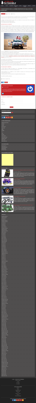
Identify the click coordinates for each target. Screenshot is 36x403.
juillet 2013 (3, 353)
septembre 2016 (4, 303)
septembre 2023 (4, 230)
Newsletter (18, 382)
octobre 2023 (4, 229)
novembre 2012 (4, 363)
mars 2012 (3, 374)
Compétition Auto (16, 6)
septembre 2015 (4, 319)
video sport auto (4, 141)
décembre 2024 (4, 220)
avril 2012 (3, 373)
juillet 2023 (3, 232)
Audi (2, 133)
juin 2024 (3, 222)
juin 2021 (3, 255)
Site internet (3, 102)
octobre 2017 (4, 287)
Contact (18, 381)
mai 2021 (3, 257)
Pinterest (10, 117)
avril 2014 (3, 341)
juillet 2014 (3, 337)
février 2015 (3, 328)
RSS (12, 117)
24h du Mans (4, 135)
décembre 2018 (4, 271)
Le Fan (20, 5)
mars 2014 (3, 342)
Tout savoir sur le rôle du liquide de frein (22, 187)
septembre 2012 (4, 366)
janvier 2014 (3, 345)
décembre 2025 (4, 216)
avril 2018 (3, 280)
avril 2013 (3, 357)
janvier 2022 (3, 250)
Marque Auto (18, 391)
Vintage (34, 5)
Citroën (3, 125)
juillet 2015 (3, 321)
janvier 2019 (3, 270)
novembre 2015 (4, 316)
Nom (2, 99)
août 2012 (3, 367)
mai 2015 (3, 324)
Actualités (3, 78)
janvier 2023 (3, 240)
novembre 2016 (4, 300)
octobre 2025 (4, 217)
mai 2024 (3, 224)
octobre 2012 (4, 365)
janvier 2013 (3, 361)
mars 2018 (3, 282)
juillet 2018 (3, 276)
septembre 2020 (4, 261)
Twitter (3, 93)
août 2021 (3, 254)
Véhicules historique (18, 395)
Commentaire (3, 104)
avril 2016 (3, 309)
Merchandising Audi (4, 147)
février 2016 (3, 312)
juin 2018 (3, 278)
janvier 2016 (3, 313)
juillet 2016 (3, 305)
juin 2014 (3, 338)
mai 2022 (3, 245)
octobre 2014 (4, 333)
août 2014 (3, 336)
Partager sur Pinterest (7, 82)
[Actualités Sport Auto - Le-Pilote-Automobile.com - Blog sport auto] (8, 2)
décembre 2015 (4, 315)
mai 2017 (3, 292)
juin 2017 (3, 291)
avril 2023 (3, 236)
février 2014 (3, 344)
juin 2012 (3, 370)
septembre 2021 (4, 253)
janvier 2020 (3, 267)
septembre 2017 (4, 288)
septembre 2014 (4, 334)
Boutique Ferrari (4, 149)
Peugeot (3, 130)
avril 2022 (3, 246)
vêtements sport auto (5, 122)
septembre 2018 (4, 274)
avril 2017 (3, 294)
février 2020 (3, 266)
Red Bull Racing (4, 148)
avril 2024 (3, 225)
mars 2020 (3, 265)
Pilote (7, 5)
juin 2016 (3, 307)
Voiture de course (24, 6)
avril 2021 (3, 258)
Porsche (3, 134)
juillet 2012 (3, 369)
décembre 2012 (4, 362)
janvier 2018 (3, 284)
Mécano (29, 5)
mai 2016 (3, 308)
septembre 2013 (4, 350)
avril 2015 (3, 325)
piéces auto (3, 139)
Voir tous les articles (5, 87)
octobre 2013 (4, 349)
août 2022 (3, 242)
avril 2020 (3, 263)
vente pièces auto (4, 137)
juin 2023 (3, 233)
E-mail (2, 101)
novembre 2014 (4, 332)
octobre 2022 (4, 241)
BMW (2, 129)
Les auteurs (18, 383)
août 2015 (3, 320)
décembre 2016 (4, 299)
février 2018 (3, 283)
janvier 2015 (3, 329)
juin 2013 (3, 354)
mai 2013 (3, 355)
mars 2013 (3, 358)
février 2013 (3, 359)
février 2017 (3, 296)
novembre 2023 (4, 228)
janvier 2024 (3, 226)
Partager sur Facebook (2, 82)
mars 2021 (3, 259)
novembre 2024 (4, 221)
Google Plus (8, 117)
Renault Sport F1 (4, 145)
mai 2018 (3, 279)
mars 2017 (3, 295)
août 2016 (3, 304)
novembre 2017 (4, 286)
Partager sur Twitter (3, 82)
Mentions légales (18, 380)
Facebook (2, 117)
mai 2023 (3, 234)
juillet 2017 (3, 290)
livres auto (3, 127)
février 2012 (3, 375)
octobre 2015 (4, 317)
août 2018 (3, 275)
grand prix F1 (4, 126)
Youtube (6, 117)
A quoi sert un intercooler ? (19, 196)
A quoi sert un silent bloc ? (19, 178)
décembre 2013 (4, 346)
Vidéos (2, 5)
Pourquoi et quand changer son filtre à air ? (23, 205)
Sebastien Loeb (4, 138)
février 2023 (3, 238)
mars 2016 (3, 311)
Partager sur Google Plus (5, 82)
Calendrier (11, 5)
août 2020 (3, 262)
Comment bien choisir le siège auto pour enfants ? (23, 170)
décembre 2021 (4, 251)
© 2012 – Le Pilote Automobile (18, 379)
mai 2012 (3, 371)
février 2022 (3, 249)
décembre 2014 (4, 330)
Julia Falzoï (8, 13)
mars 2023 (3, 237)
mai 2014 (3, 340)
